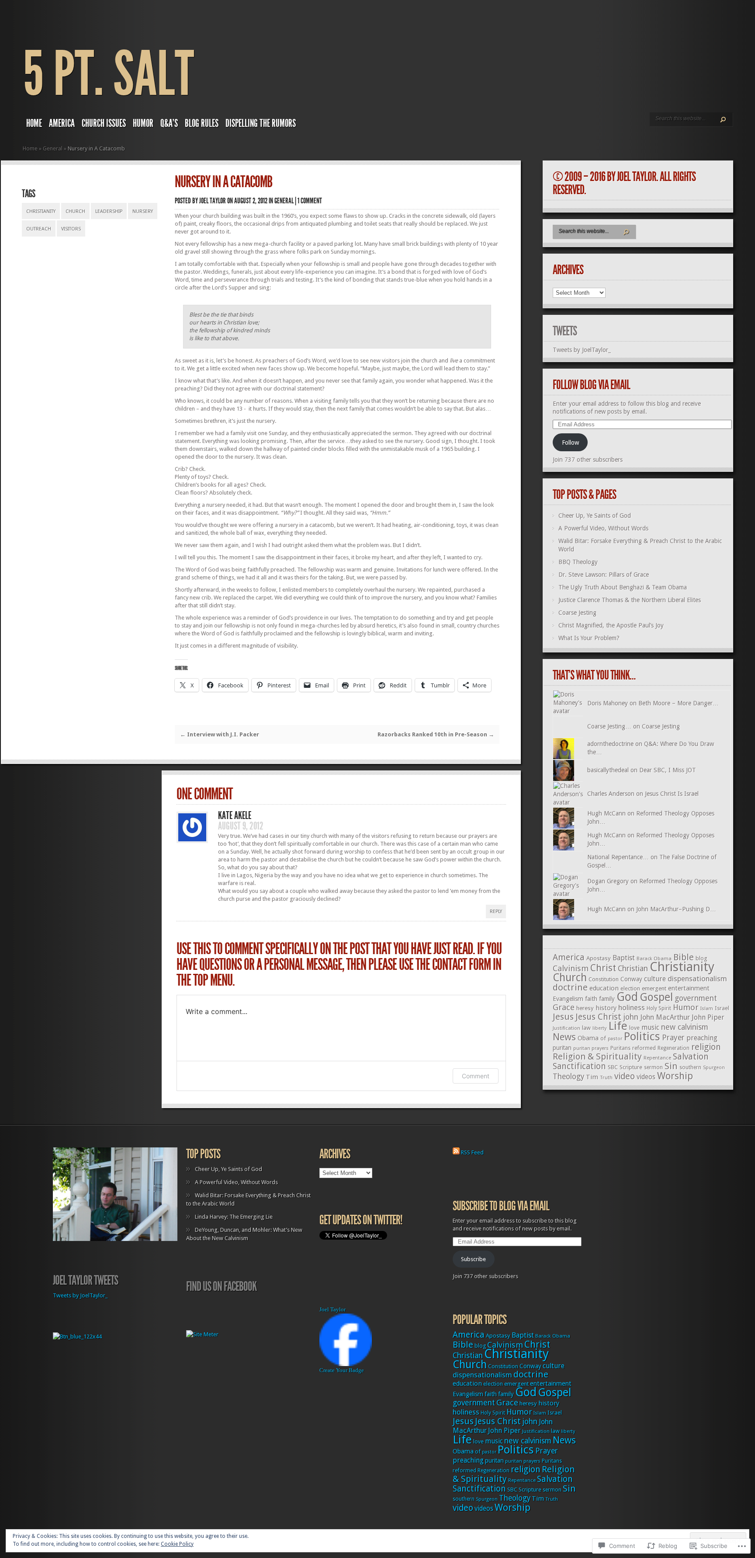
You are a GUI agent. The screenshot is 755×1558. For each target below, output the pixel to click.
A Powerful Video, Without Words (603, 528)
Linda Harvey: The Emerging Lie (234, 1216)
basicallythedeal (608, 770)
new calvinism (684, 1027)
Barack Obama (654, 959)
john (630, 1017)
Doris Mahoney (607, 703)
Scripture (631, 1067)
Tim (592, 1077)
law (586, 1028)
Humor (143, 123)
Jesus (563, 1016)
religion (706, 1047)
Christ (603, 967)
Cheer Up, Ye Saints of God (594, 515)
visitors (71, 229)
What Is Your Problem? (589, 637)
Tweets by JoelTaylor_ (582, 349)
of (603, 1038)
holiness (631, 1007)
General (52, 148)
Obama (588, 1038)
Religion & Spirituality (597, 1056)
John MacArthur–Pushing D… (676, 909)
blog (701, 958)
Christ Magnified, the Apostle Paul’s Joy (611, 625)
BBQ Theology (578, 561)
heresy (585, 1008)
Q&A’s (169, 123)
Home (34, 123)
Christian (633, 968)
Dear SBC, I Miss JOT (667, 770)
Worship (675, 1075)
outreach (38, 229)
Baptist (624, 958)
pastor (615, 1039)
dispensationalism (697, 978)
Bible (683, 957)
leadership (108, 211)
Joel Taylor (212, 201)
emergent (654, 988)
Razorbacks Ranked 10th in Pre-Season (436, 734)
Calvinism (571, 968)
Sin (671, 1066)
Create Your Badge (341, 1370)
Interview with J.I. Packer (219, 734)
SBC (613, 1067)
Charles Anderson (610, 793)
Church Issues (104, 123)
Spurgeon (714, 1067)
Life (617, 1025)
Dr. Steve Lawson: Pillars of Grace (603, 574)
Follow (570, 442)
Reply (496, 911)
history (606, 1008)
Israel (722, 1008)
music (650, 1028)
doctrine (570, 987)
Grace (564, 1007)
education (604, 988)
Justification (566, 1028)
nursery (142, 211)
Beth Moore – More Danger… (678, 703)
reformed (644, 1048)
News (564, 1037)
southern (690, 1067)
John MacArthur (665, 1017)
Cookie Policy (177, 1544)
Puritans (620, 1048)
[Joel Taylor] (345, 1364)
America (62, 123)
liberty (599, 1028)
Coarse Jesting (577, 612)
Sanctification (579, 1066)
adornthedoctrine (610, 743)
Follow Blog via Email (591, 385)
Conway (631, 979)
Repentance (657, 1058)
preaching (701, 1038)
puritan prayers (591, 1048)
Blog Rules (201, 123)
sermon (653, 1067)
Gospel (656, 997)
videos (646, 1077)
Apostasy (598, 958)
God (627, 997)
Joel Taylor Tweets (85, 1280)
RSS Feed (472, 1152)
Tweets (565, 331)
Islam (706, 1008)
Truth (606, 1077)
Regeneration (673, 1048)
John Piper (708, 1017)
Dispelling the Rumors (260, 123)
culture (655, 979)
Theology (568, 1076)
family (607, 998)
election (630, 988)
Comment (475, 1076)
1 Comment (310, 201)
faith (591, 998)
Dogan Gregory (608, 881)
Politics (642, 1036)
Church (75, 211)
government (696, 998)
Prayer (673, 1037)
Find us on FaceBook (221, 1286)
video (624, 1076)
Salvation (691, 1057)
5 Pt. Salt (108, 74)
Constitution (604, 979)
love (634, 1028)
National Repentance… (618, 857)
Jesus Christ (598, 1017)
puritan (562, 1047)
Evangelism (568, 998)
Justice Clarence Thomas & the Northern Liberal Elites (629, 599)
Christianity (40, 211)
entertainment (689, 988)
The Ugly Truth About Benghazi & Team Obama (622, 587)
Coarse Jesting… (609, 726)
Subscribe (473, 1259)
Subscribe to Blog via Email (501, 1206)
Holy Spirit (659, 1008)
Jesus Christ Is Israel (672, 793)
